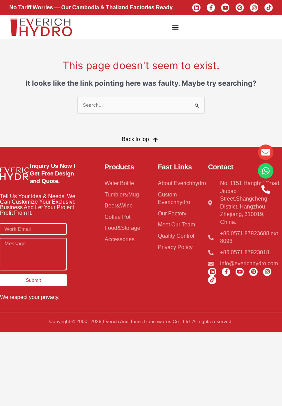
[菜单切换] (175, 27)
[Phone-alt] (265, 189)
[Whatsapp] (265, 171)
